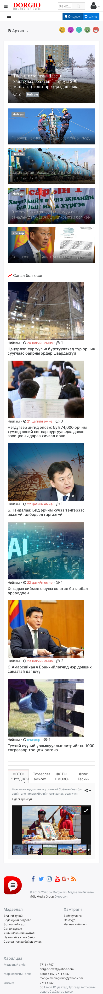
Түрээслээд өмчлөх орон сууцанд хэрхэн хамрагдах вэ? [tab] (42, 777)
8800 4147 (47, 974)
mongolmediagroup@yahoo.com (61, 978)
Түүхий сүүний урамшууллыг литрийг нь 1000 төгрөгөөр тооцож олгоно (51, 747)
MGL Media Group (41, 896)
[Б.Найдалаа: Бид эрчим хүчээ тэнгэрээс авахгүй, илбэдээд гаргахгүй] (46, 471)
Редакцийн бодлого (17, 920)
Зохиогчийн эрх (15, 924)
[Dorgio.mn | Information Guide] (13, 885)
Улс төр (18, 233)
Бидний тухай (13, 915)
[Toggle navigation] (9, 16)
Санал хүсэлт (13, 928)
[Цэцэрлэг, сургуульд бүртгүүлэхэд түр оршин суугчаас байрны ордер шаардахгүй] (46, 310)
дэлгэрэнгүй (22, 799)
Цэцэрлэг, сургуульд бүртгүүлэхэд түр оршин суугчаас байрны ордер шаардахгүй (51, 351)
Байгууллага (73, 915)
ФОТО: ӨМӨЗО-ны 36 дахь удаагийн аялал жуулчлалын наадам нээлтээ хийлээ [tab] (63, 777)
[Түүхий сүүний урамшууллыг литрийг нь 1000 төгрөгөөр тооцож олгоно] (46, 707)
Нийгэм (32, 94)
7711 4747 (47, 964)
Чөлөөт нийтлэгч (75, 924)
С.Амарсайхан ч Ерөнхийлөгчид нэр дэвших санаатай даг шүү (50, 669)
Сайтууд (69, 920)
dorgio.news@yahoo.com (57, 969)
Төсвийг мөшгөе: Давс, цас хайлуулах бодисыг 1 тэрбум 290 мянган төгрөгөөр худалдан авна (45, 81)
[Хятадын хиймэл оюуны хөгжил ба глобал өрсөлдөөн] (46, 550)
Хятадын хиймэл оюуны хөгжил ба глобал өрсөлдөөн (48, 590)
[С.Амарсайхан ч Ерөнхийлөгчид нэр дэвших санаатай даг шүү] (46, 628)
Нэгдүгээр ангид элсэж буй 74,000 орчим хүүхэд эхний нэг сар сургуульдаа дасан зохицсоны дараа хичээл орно (47, 431)
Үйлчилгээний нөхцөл (19, 933)
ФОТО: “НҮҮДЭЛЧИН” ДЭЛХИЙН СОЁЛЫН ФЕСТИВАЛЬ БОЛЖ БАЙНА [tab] (20, 777)
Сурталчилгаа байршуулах (22, 941)
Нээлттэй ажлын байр (19, 937)
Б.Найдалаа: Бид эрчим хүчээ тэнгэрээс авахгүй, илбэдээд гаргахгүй (46, 512)
